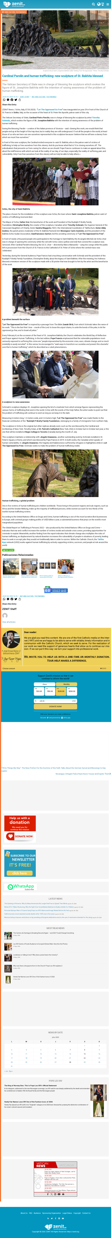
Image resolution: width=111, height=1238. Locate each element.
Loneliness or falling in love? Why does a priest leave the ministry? (35, 955)
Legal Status (67, 1213)
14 (70, 1054)
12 (41, 1054)
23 (99, 1058)
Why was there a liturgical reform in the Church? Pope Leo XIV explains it (37, 966)
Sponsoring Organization (51, 1213)
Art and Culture (8, 12)
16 (99, 1054)
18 (26, 1058)
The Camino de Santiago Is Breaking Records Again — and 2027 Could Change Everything (43, 933)
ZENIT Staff (24, 97)
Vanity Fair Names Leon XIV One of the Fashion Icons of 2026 (34, 977)
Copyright (77, 1213)
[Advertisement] (55, 750)
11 (26, 1054)
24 (12, 1062)
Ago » (11, 1071)
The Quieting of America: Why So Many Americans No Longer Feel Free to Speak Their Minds (35, 903)
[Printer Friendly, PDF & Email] (8, 550)
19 (41, 1058)
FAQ (30, 1213)
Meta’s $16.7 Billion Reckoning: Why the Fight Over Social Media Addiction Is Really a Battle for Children (39, 907)
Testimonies (21, 12)
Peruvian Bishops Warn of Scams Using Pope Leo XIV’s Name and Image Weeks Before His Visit (36, 910)
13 (55, 1054)
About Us (24, 1213)
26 (41, 1062)
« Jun (6, 1071)
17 (12, 1058)
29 (85, 1062)
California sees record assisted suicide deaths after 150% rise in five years (29, 914)
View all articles (9, 622)
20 (55, 1058)
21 (70, 1058)
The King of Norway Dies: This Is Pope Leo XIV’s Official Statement (30, 1086)
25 (26, 1062)
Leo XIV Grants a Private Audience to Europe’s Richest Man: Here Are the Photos (40, 944)
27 (55, 1062)
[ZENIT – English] (31, 4)
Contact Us (86, 1213)
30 (99, 1062)
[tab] (45, 1165)
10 (12, 1054)
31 (12, 1066)
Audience (37, 1213)
